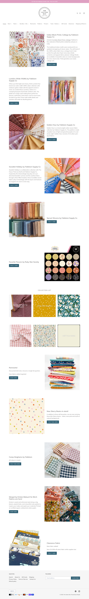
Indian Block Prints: (62, 40)
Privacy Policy (13, 579)
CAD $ (12, 591)
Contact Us (33, 579)
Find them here (53, 422)
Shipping (31, 577)
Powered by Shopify (75, 594)
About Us (17, 577)
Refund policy (12, 581)
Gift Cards (24, 577)
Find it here (52, 64)
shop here (13, 377)
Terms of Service (23, 579)
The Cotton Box (67, 594)
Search (11, 577)
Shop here (13, 511)
